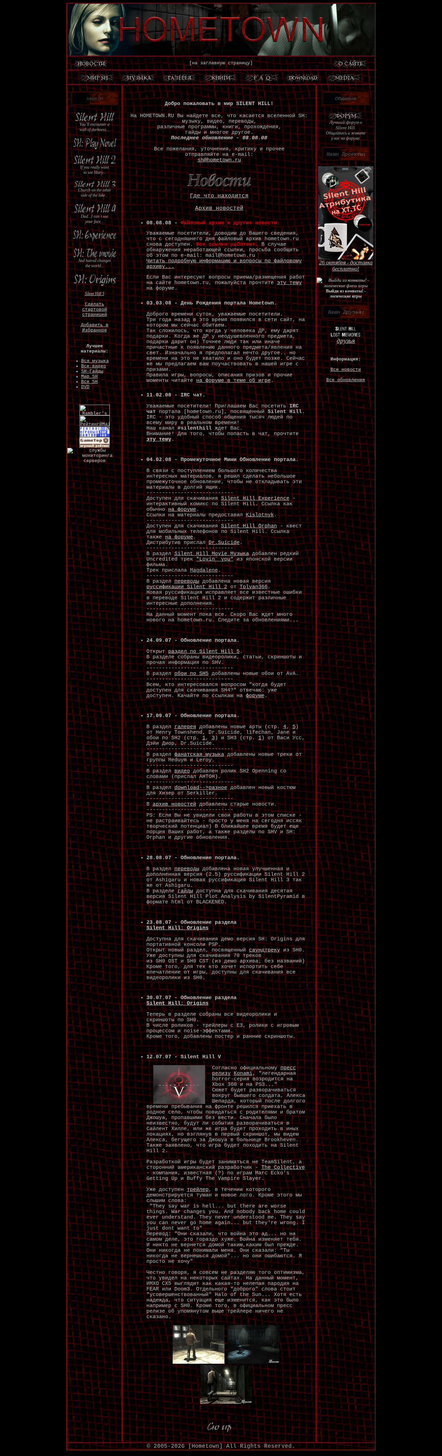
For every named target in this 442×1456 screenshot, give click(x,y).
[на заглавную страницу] (221, 63)
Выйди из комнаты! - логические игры (346, 294)
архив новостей (174, 804)
